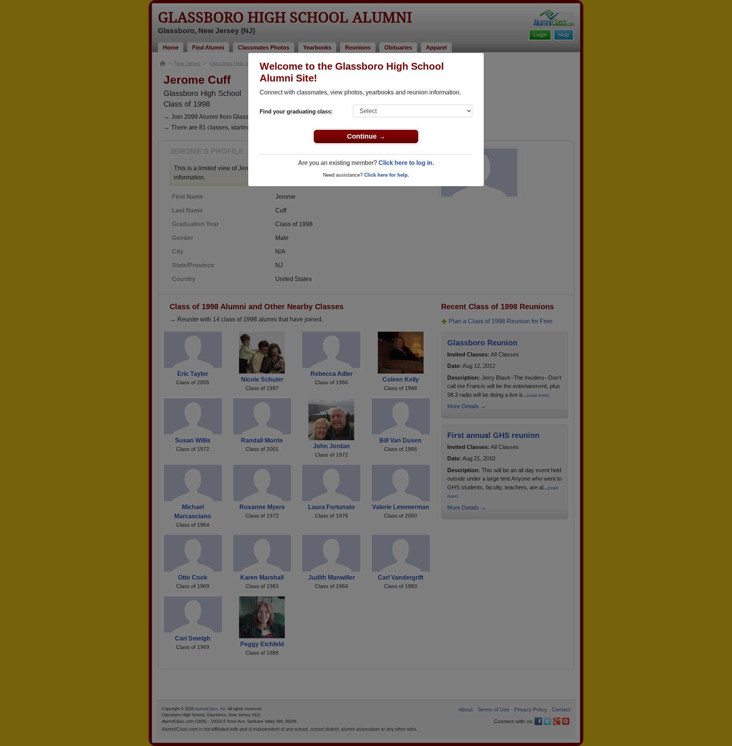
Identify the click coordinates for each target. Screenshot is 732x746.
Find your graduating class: (296, 111)
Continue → (366, 136)
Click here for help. (386, 175)
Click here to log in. (406, 163)
